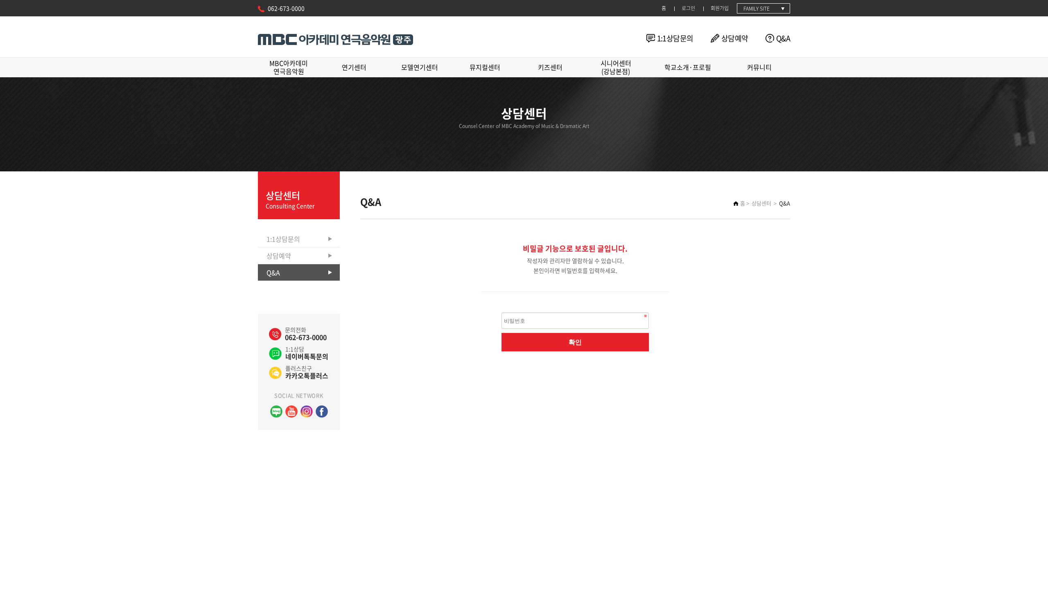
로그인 (688, 8)
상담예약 (734, 38)
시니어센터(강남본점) (616, 67)
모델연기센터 (419, 67)
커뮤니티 (759, 67)
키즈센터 (550, 67)
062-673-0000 (286, 8)
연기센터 (354, 67)
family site (756, 8)
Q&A (783, 38)
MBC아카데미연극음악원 (288, 67)
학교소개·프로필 (687, 67)
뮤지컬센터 (485, 67)
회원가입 (720, 8)
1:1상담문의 (675, 38)
